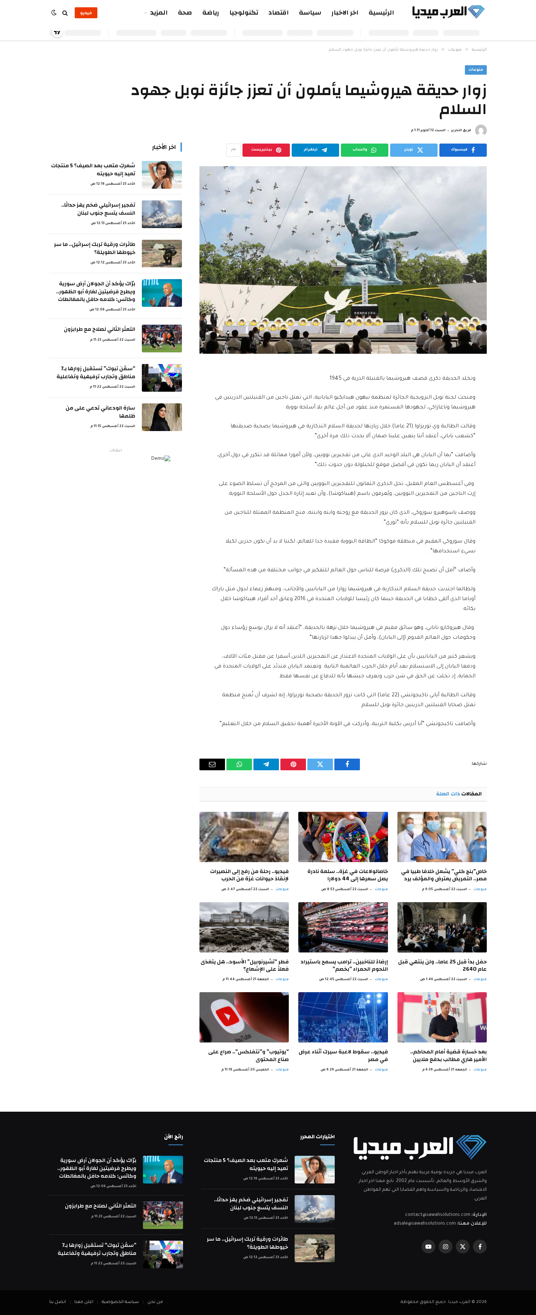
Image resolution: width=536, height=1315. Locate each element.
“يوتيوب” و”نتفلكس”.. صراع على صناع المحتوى (248, 1055)
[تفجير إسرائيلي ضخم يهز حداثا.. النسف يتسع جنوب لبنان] (162, 214)
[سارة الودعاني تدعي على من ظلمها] (162, 417)
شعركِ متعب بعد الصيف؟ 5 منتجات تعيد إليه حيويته (93, 169)
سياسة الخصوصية (120, 1302)
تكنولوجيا (243, 13)
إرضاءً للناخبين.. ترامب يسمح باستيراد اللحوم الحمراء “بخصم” (344, 965)
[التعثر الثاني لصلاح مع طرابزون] (162, 338)
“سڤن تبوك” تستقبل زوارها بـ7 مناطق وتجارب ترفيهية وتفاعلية (96, 372)
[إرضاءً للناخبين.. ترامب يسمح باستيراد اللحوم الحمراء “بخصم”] (343, 927)
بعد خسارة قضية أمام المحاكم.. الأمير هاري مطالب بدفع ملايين (448, 1055)
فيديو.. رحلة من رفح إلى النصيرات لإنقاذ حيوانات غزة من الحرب (249, 875)
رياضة (210, 13)
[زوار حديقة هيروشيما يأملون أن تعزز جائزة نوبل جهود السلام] (343, 260)
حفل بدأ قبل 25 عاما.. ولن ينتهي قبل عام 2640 (442, 965)
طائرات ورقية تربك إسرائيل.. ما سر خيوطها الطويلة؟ (94, 248)
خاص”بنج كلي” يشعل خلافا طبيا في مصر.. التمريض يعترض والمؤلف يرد (444, 875)
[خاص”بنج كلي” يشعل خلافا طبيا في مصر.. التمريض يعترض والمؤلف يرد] (442, 837)
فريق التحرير (461, 131)
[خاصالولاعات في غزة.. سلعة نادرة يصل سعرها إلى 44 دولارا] (343, 837)
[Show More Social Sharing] (233, 150)
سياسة (310, 13)
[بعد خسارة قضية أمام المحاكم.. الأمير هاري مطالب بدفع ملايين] (442, 1017)
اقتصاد (278, 13)
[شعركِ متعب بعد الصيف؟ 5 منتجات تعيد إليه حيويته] (162, 175)
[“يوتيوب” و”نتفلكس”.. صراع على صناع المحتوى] (244, 1017)
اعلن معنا (83, 1302)
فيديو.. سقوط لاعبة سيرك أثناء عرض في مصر (343, 1055)
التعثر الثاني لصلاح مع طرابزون (99, 329)
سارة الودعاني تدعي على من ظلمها (100, 412)
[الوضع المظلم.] (54, 12)
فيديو (86, 13)
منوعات (476, 70)
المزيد (159, 13)
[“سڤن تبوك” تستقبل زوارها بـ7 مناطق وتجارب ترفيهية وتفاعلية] (162, 378)
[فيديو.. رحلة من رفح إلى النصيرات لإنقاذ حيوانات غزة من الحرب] (244, 837)
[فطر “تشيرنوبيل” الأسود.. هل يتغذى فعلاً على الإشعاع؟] (244, 927)
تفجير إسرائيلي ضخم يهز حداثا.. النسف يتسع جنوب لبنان (98, 209)
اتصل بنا (57, 1302)
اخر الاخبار (344, 13)
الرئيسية (381, 13)
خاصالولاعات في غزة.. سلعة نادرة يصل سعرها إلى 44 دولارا (347, 875)
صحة (185, 13)
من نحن (155, 1302)
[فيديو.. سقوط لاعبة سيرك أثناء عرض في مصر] (343, 1017)
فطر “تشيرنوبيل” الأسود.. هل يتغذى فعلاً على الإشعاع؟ (245, 965)
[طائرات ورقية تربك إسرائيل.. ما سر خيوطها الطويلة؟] (162, 253)
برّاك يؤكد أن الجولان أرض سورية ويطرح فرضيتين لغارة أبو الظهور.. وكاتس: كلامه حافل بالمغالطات (95, 291)
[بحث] (65, 13)
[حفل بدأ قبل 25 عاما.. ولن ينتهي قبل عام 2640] (442, 927)
